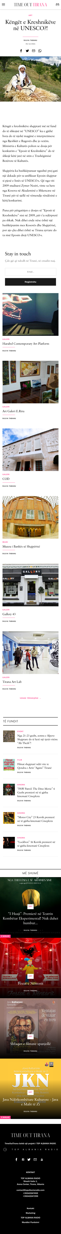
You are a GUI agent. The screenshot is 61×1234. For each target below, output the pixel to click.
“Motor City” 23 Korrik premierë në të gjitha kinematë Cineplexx (36, 819)
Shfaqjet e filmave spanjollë (30, 1044)
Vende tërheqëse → (30, 698)
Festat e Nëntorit (30, 983)
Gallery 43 (9, 614)
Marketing (30, 1213)
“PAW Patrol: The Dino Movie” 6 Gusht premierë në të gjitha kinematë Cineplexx (36, 792)
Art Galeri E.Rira (13, 411)
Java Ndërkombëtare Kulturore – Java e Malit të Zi (30, 1102)
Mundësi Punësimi (30, 1222)
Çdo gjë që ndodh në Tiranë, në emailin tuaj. (30, 261)
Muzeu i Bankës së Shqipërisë (21, 547)
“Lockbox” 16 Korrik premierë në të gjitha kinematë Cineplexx (36, 844)
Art (31, 15)
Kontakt (30, 1208)
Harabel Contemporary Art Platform (26, 344)
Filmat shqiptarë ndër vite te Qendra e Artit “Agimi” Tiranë (34, 766)
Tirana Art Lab (12, 682)
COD (6, 479)
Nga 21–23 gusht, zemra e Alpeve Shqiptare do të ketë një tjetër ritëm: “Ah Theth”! (37, 739)
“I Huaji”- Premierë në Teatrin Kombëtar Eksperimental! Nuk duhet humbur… (30, 919)
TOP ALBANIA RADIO (30, 1218)
